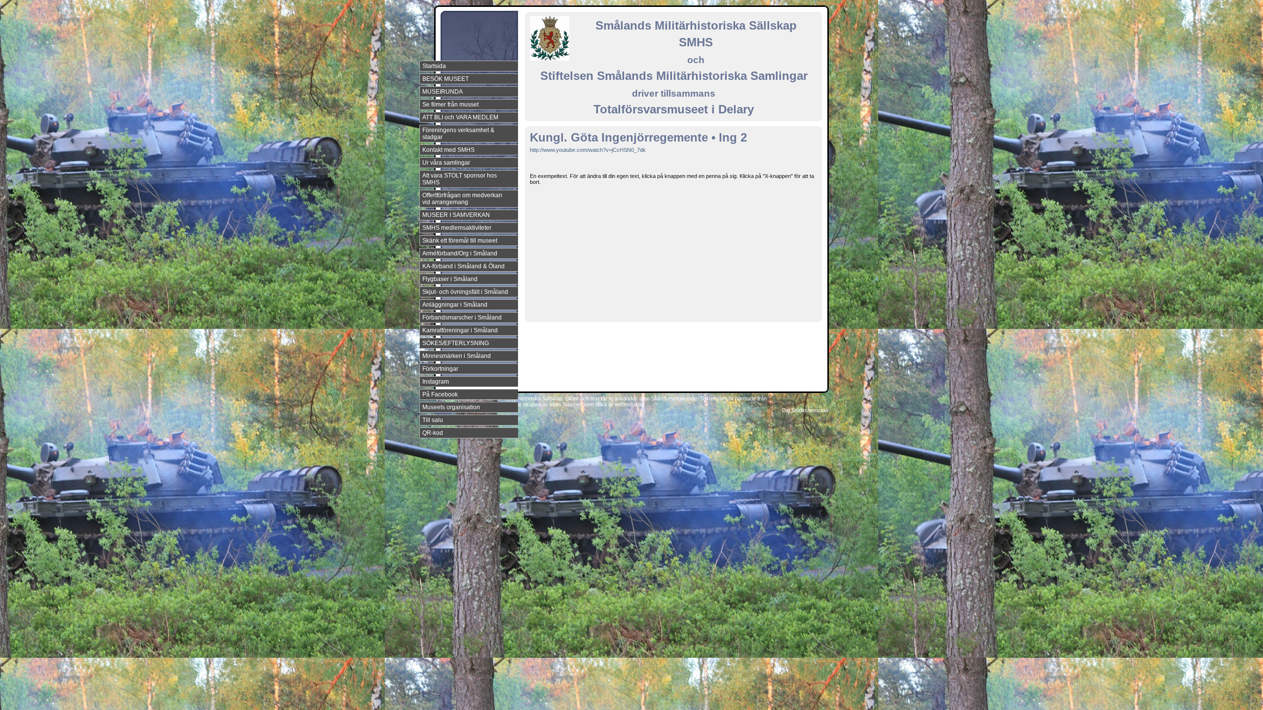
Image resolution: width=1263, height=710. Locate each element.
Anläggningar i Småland (454, 304)
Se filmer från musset (450, 104)
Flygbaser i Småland (450, 279)
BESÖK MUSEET (445, 78)
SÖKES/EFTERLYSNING (455, 343)
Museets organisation (451, 407)
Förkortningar (440, 368)
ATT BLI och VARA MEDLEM (460, 117)
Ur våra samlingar (446, 162)
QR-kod (432, 432)
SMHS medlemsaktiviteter (456, 227)
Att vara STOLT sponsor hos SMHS (459, 179)
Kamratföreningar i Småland (460, 330)
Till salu (432, 420)
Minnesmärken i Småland (456, 356)
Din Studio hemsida (805, 410)
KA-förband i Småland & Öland (463, 266)
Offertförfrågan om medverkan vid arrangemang (462, 199)
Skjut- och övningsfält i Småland (465, 291)
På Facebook (440, 394)
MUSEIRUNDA (442, 91)
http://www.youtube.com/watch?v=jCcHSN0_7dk (588, 150)
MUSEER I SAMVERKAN (456, 215)
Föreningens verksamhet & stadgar (458, 134)
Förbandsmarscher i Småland (462, 317)
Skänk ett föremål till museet (459, 240)
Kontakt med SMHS (448, 149)
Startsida (434, 66)
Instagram (435, 381)
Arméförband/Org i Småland (459, 253)
